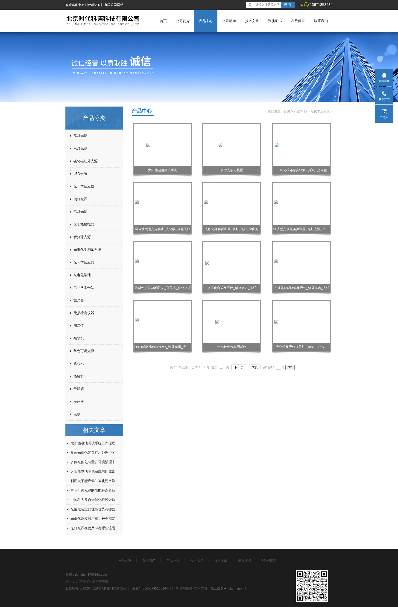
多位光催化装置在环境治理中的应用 (95, 462)
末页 (255, 367)
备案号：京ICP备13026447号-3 (155, 588)
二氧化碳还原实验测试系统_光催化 (302, 170)
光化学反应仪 (83, 186)
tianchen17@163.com (91, 574)
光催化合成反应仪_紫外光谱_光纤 (231, 288)
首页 (163, 21)
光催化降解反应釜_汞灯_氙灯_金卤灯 (232, 229)
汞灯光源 (80, 148)
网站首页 (124, 560)
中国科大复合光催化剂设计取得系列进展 (95, 500)
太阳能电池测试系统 (162, 170)
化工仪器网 (219, 588)
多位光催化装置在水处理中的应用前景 (95, 452)
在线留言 (298, 21)
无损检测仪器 (83, 313)
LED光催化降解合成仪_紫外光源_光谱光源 (165, 347)
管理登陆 (186, 588)
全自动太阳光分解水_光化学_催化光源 (162, 229)
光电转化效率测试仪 (231, 347)
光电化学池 (82, 275)
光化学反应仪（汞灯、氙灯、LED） (301, 347)
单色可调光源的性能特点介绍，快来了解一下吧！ (95, 490)
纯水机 (78, 338)
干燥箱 (78, 389)
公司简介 (183, 21)
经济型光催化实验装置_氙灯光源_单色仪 (302, 229)
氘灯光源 (80, 212)
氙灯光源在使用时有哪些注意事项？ (95, 528)
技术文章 (252, 21)
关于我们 (148, 560)
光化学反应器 (83, 262)
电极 (76, 414)
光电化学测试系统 (87, 249)
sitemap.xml (237, 588)
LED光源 (80, 174)
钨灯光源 (80, 199)
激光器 (78, 300)
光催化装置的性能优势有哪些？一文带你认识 (95, 509)
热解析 (78, 376)
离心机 (78, 363)
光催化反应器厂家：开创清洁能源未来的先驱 (95, 518)
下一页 (239, 367)
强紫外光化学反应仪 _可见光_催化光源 (163, 288)
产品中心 (206, 21)
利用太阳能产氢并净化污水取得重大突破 (95, 481)
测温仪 (78, 325)
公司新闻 (229, 21)
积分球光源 (82, 237)
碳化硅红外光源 (85, 161)
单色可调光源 (83, 351)
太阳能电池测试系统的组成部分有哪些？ (95, 471)
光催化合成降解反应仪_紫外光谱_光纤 (301, 288)
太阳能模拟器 (83, 224)
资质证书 (275, 21)
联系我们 (321, 21)
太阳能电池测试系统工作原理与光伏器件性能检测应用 (95, 443)
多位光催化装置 (231, 170)
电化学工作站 (83, 287)
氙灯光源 (80, 136)
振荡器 (78, 401)
